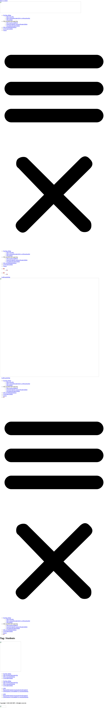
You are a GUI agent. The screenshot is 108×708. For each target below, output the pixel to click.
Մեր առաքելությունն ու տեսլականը (18, 18)
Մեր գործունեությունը (10, 675)
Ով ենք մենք (7, 15)
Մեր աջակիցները (9, 676)
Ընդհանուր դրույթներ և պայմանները (15, 691)
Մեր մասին (10, 16)
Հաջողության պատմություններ (16, 24)
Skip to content (4, 0)
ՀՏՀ (4, 688)
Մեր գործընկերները (9, 27)
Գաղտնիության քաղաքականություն (15, 690)
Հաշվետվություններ (13, 25)
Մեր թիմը (9, 19)
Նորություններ (8, 29)
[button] (54, 140)
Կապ (5, 30)
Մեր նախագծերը (12, 22)
